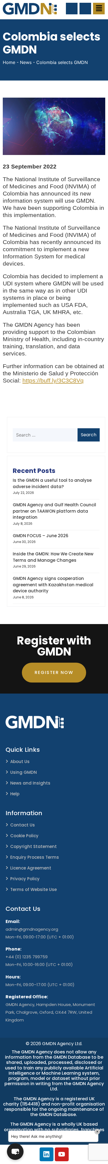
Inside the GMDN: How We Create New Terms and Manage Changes (53, 557)
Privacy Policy (25, 879)
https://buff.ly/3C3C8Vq (53, 380)
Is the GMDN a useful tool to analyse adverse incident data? (52, 483)
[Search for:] (51, 434)
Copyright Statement (33, 846)
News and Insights (30, 783)
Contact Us (22, 825)
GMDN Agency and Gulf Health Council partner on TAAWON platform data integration (54, 511)
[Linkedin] (46, 1154)
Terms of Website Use (33, 889)
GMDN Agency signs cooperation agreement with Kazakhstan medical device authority (53, 585)
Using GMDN (23, 772)
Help (14, 794)
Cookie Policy (24, 836)
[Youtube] (62, 1154)
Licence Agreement (30, 868)
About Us (20, 761)
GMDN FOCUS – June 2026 (40, 536)
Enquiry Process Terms (34, 857)
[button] (99, 8)
